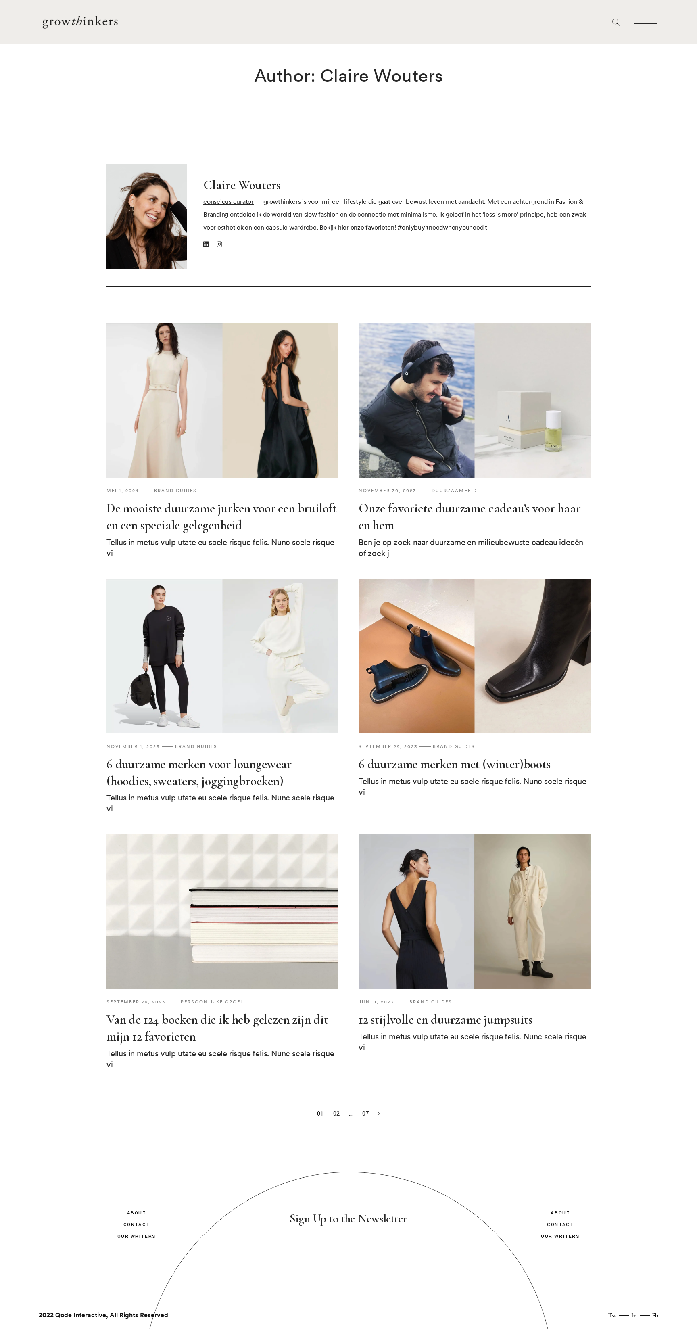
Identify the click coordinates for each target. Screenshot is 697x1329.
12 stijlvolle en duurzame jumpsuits (445, 1019)
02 (336, 1114)
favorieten (379, 227)
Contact (136, 1224)
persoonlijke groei (212, 1002)
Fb (655, 1315)
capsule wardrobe (291, 227)
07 (365, 1114)
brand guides (175, 491)
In (634, 1315)
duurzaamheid (455, 491)
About (136, 1213)
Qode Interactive (80, 1315)
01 (320, 1114)
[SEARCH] (617, 22)
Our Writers (136, 1236)
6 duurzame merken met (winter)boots (455, 764)
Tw (612, 1315)
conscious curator (228, 201)
